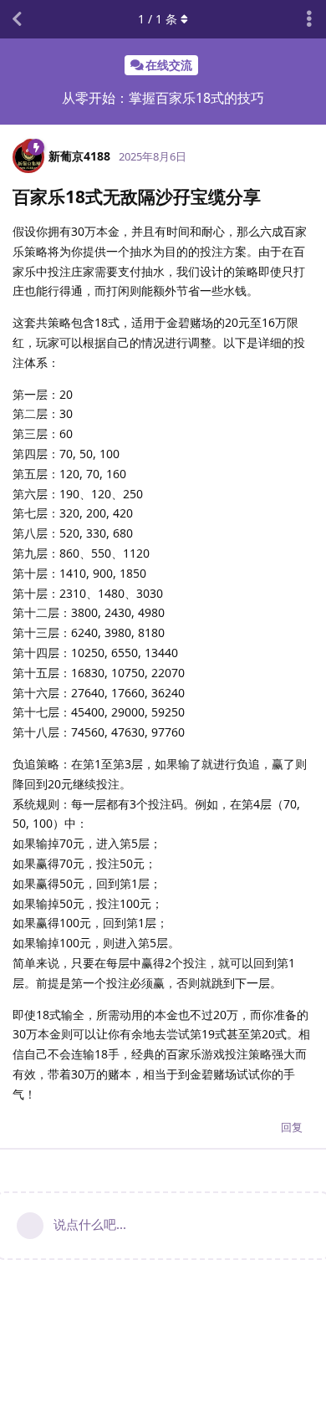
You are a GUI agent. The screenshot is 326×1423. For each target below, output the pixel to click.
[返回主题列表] (16, 19)
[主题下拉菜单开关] (309, 19)
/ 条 (157, 19)
